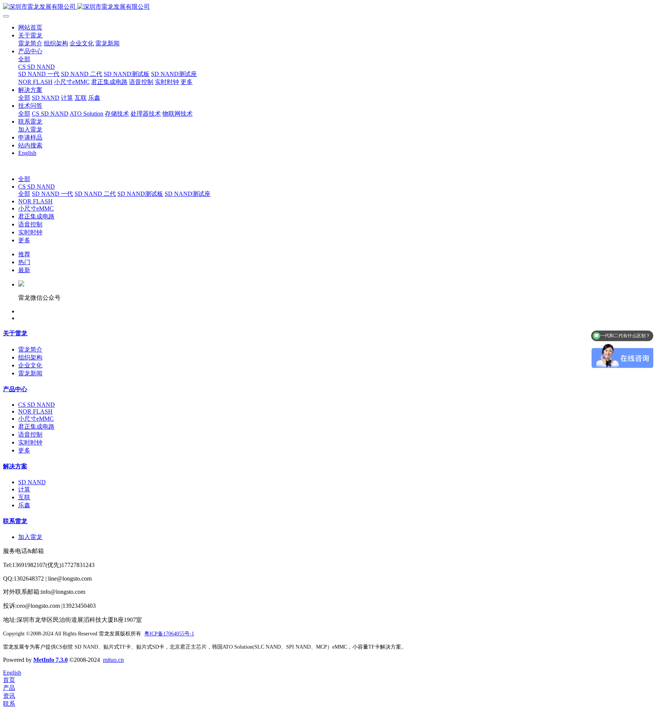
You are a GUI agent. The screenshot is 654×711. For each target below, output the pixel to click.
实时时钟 (30, 232)
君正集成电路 (36, 216)
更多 (24, 240)
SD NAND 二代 (95, 194)
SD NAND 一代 (52, 194)
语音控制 (30, 224)
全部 (24, 59)
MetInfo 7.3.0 (50, 660)
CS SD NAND (36, 186)
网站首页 (30, 27)
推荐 (24, 254)
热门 (24, 262)
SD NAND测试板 (140, 194)
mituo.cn (113, 660)
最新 (24, 270)
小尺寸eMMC (36, 208)
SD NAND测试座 (187, 194)
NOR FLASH (35, 201)
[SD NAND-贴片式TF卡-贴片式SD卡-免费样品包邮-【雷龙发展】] (327, 7)
